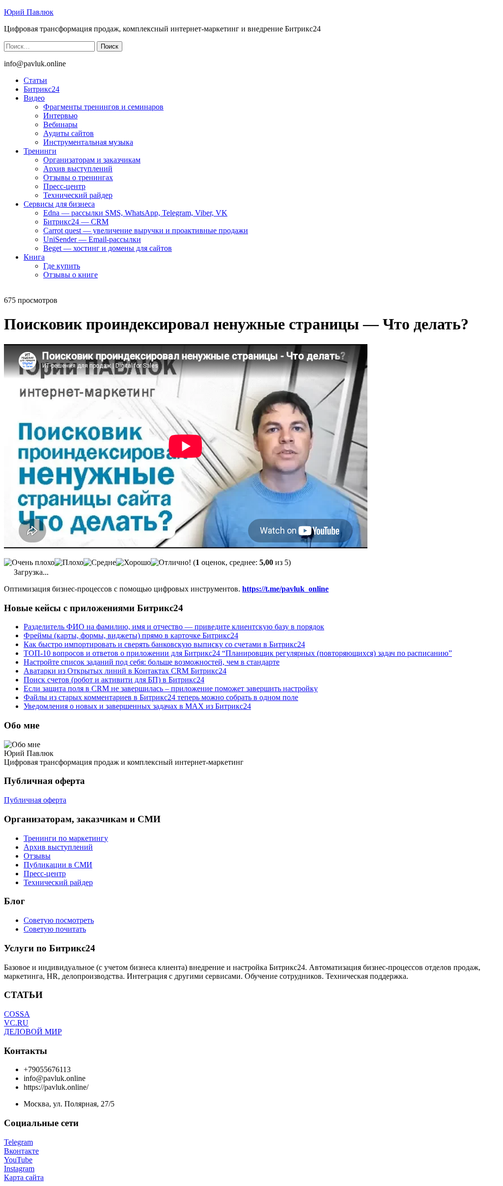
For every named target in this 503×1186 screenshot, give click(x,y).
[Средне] (100, 562)
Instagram (19, 1168)
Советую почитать (55, 929)
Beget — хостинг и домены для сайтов (107, 248)
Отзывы (37, 856)
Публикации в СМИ (58, 865)
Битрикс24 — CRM (76, 221)
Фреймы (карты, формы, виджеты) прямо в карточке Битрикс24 (131, 635)
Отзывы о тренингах (78, 177)
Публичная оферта (35, 800)
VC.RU (16, 1023)
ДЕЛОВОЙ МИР (33, 1031)
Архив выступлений (77, 168)
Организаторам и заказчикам (91, 160)
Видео (34, 98)
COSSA (17, 1014)
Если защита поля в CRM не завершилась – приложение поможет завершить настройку (171, 688)
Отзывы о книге (70, 274)
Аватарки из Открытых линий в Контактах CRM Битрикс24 (125, 671)
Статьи (35, 80)
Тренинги (40, 151)
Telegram (18, 1142)
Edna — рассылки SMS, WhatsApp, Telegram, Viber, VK (135, 213)
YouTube (18, 1160)
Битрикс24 (41, 89)
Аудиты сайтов (68, 133)
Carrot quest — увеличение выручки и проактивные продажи (145, 230)
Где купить (61, 266)
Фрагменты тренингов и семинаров (103, 107)
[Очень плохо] (29, 562)
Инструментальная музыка (88, 142)
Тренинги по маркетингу (66, 838)
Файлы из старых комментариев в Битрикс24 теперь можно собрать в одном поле (161, 697)
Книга (34, 257)
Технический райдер (77, 195)
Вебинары (60, 124)
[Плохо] (69, 562)
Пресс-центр (64, 186)
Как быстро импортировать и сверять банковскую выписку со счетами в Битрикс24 (164, 644)
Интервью (60, 115)
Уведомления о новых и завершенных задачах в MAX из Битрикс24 (137, 706)
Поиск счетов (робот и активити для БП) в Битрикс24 (114, 679)
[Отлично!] (171, 562)
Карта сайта (24, 1177)
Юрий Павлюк (29, 12)
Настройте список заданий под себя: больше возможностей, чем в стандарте (151, 662)
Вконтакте (21, 1151)
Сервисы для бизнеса (59, 204)
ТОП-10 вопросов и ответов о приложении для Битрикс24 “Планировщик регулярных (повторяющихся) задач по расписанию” (238, 653)
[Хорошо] (133, 562)
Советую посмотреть (59, 920)
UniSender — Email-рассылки (92, 239)
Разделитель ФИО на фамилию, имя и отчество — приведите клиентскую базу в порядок (174, 626)
